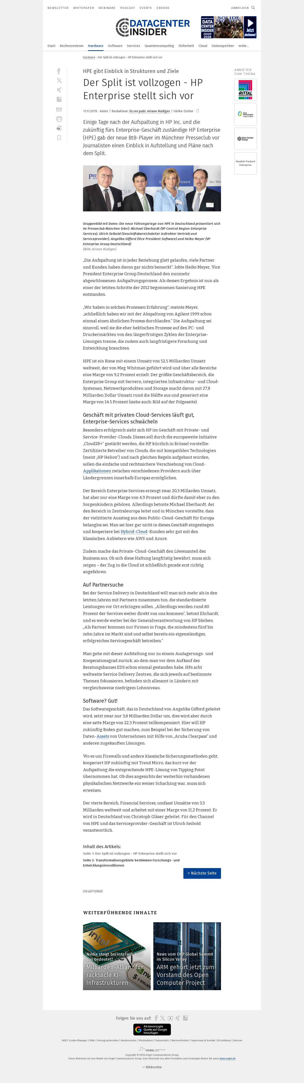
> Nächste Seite (202, 873)
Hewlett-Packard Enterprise (245, 163)
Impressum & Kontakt (203, 1040)
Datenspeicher (223, 46)
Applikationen (97, 471)
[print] (59, 118)
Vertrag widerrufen (108, 1040)
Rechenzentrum (72, 46)
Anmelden (240, 8)
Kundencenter (129, 1040)
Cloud (203, 46)
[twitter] (59, 80)
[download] (59, 128)
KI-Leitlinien (225, 1040)
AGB (64, 1040)
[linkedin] (59, 99)
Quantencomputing (159, 46)
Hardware (95, 46)
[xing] (59, 90)
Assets (103, 736)
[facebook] (59, 70)
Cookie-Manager (78, 1040)
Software (115, 46)
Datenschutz (162, 1040)
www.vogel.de (228, 1058)
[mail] (59, 109)
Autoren (237, 1040)
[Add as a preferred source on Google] (152, 1029)
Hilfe (92, 1040)
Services (133, 46)
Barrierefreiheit (181, 1040)
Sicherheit (186, 46)
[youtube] (169, 1018)
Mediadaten (146, 1040)
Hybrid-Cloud (134, 531)
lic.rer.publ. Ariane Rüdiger (150, 111)
